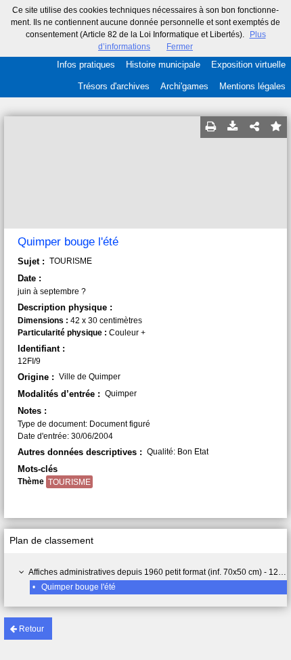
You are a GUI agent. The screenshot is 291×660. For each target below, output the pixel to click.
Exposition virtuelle (248, 65)
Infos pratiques (86, 65)
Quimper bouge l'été (78, 587)
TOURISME (69, 482)
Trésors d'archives (114, 86)
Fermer (179, 46)
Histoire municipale (163, 65)
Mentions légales (252, 86)
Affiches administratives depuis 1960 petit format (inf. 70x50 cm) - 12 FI (157, 572)
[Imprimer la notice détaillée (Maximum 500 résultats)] (211, 127)
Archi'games (184, 86)
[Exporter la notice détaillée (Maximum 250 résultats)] (233, 127)
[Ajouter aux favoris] (276, 127)
